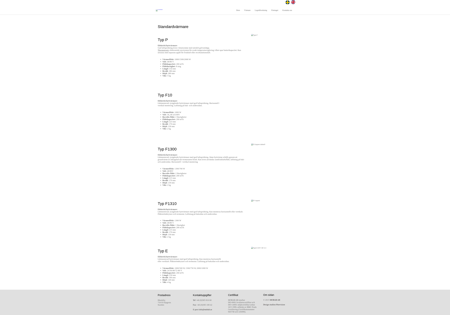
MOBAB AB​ (275, 300)
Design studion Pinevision (274, 305)
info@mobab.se (205, 309)
